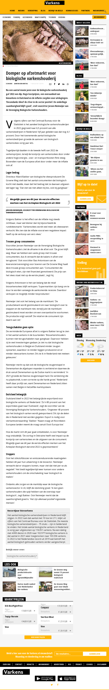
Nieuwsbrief (98, 10)
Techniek (52, 17)
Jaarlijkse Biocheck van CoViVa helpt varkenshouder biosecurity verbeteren (96, 312)
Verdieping (33, 10)
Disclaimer (101, 664)
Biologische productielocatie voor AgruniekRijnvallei (25, 573)
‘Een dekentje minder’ (96, 94)
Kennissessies (72, 10)
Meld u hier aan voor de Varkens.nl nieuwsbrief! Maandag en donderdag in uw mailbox (29, 655)
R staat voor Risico (95, 214)
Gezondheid (27, 17)
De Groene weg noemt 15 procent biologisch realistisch (61, 573)
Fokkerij (16, 17)
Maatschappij (40, 17)
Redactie (30, 664)
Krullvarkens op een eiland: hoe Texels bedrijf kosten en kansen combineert (97, 136)
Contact (18, 664)
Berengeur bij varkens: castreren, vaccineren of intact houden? (96, 225)
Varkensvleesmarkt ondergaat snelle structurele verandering (97, 29)
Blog (43, 10)
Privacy (79, 664)
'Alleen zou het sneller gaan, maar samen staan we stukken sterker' (97, 170)
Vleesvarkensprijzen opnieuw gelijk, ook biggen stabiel (97, 52)
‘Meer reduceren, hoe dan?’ (97, 64)
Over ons (7, 664)
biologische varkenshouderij (21, 556)
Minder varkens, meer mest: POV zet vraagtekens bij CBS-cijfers (97, 323)
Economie (7, 17)
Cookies (89, 664)
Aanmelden (85, 198)
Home (12, 10)
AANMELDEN (94, 653)
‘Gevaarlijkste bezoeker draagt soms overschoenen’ (97, 117)
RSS (69, 664)
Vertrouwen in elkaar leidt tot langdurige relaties (96, 41)
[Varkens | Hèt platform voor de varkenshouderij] (54, 3)
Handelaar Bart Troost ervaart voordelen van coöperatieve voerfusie (96, 147)
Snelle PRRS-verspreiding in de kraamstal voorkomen (96, 237)
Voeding (61, 17)
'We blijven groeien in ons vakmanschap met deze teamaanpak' (96, 158)
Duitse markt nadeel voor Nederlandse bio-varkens (26, 587)
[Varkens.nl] (54, 672)
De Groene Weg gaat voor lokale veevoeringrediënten (63, 587)
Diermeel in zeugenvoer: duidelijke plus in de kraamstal (97, 248)
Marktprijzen (14, 599)
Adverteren (59, 664)
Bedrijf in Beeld (56, 10)
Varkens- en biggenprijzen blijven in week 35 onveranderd (96, 301)
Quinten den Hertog (21, 84)
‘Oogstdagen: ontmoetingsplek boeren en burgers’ (97, 105)
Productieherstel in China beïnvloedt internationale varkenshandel (97, 289)
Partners (85, 10)
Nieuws (21, 10)
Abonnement (99, 17)
